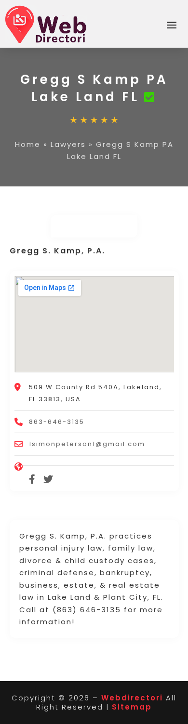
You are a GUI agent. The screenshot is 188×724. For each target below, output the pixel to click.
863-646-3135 (56, 421)
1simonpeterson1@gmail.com (87, 443)
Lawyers (68, 144)
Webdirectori (132, 698)
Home (27, 144)
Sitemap (132, 707)
